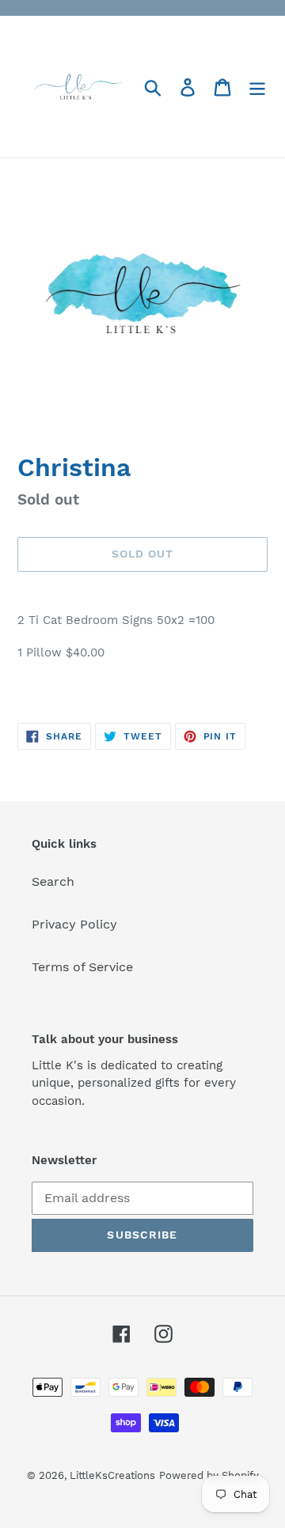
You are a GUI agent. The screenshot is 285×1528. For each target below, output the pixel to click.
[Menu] (257, 86)
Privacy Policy (74, 924)
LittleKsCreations (112, 1475)
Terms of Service (82, 966)
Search (53, 881)
